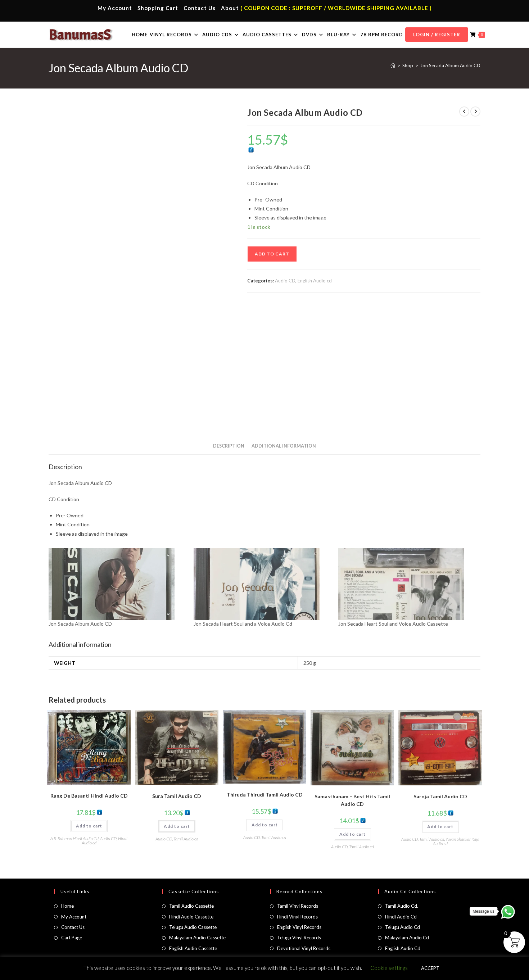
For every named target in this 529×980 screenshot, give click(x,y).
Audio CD (285, 280)
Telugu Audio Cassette (193, 927)
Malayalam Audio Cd (407, 937)
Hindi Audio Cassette (191, 917)
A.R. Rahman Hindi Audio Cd (74, 838)
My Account (115, 8)
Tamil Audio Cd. (401, 906)
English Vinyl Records (299, 927)
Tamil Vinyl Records (297, 906)
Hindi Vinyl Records (297, 917)
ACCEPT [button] (430, 968)
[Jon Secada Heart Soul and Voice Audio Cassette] (407, 584)
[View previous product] (464, 111)
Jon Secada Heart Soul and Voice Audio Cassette (393, 624)
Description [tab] (228, 446)
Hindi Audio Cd (401, 917)
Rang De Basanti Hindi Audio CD (89, 796)
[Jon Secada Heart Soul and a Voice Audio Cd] (262, 584)
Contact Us (200, 8)
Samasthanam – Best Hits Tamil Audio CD (352, 800)
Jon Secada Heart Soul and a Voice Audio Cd (243, 624)
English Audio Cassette (193, 948)
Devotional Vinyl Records (303, 948)
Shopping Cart (157, 8)
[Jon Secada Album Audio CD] (117, 584)
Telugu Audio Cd (402, 927)
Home (67, 906)
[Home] (392, 65)
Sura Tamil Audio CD (176, 796)
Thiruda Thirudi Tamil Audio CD (265, 794)
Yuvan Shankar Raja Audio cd (456, 841)
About (230, 8)
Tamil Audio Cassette (191, 906)
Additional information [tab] (284, 446)
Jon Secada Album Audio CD (450, 65)
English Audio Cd (402, 948)
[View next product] (475, 111)
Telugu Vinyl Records (299, 937)
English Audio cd (315, 280)
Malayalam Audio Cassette (197, 937)
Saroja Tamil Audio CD (440, 796)
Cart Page (71, 937)
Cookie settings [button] (389, 968)
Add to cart (272, 254)
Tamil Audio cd (185, 838)
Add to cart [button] (89, 826)
